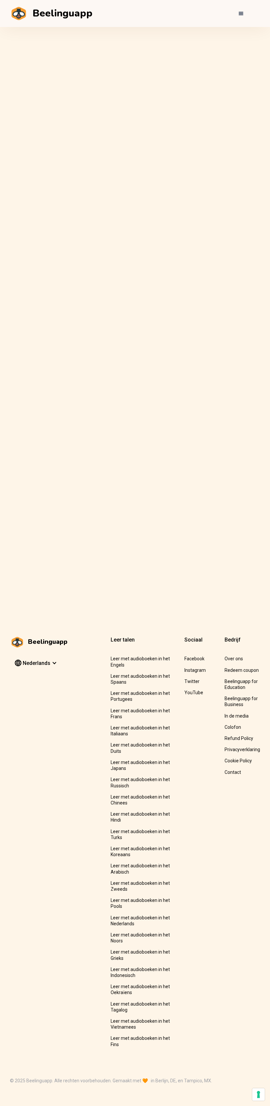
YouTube (193, 692)
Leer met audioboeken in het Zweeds (140, 886)
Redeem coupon (242, 670)
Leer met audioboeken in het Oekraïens (140, 989)
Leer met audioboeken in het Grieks (140, 955)
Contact (233, 772)
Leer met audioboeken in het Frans (140, 713)
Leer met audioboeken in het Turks (140, 834)
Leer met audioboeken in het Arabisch (140, 868)
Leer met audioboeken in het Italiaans (140, 730)
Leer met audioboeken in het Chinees (140, 799)
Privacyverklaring (242, 749)
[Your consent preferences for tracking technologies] (258, 1094)
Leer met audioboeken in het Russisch (140, 782)
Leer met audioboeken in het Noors (140, 937)
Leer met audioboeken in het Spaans (140, 679)
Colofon (233, 727)
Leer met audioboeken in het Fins (140, 1041)
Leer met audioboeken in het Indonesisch (140, 972)
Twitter (192, 681)
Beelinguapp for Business (241, 701)
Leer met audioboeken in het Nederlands (140, 920)
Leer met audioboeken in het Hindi (140, 817)
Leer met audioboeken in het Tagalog (140, 1007)
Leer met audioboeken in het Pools (140, 903)
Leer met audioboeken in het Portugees (140, 696)
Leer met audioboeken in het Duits (140, 747)
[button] (241, 13)
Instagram (195, 670)
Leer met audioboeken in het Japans (140, 765)
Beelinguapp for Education (241, 684)
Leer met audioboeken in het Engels (140, 661)
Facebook (194, 658)
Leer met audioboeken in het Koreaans (140, 851)
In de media (237, 716)
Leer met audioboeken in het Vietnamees (140, 1024)
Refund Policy (239, 738)
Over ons (234, 658)
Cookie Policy (238, 760)
